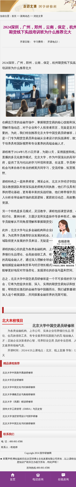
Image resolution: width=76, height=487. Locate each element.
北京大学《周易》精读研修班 (18, 401)
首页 (14, 16)
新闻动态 (25, 16)
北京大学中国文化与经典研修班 (19, 387)
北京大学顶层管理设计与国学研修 (20, 416)
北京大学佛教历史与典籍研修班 (19, 394)
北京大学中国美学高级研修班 (18, 372)
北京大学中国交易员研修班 (53, 326)
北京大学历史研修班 (13, 380)
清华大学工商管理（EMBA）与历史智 (22, 409)
